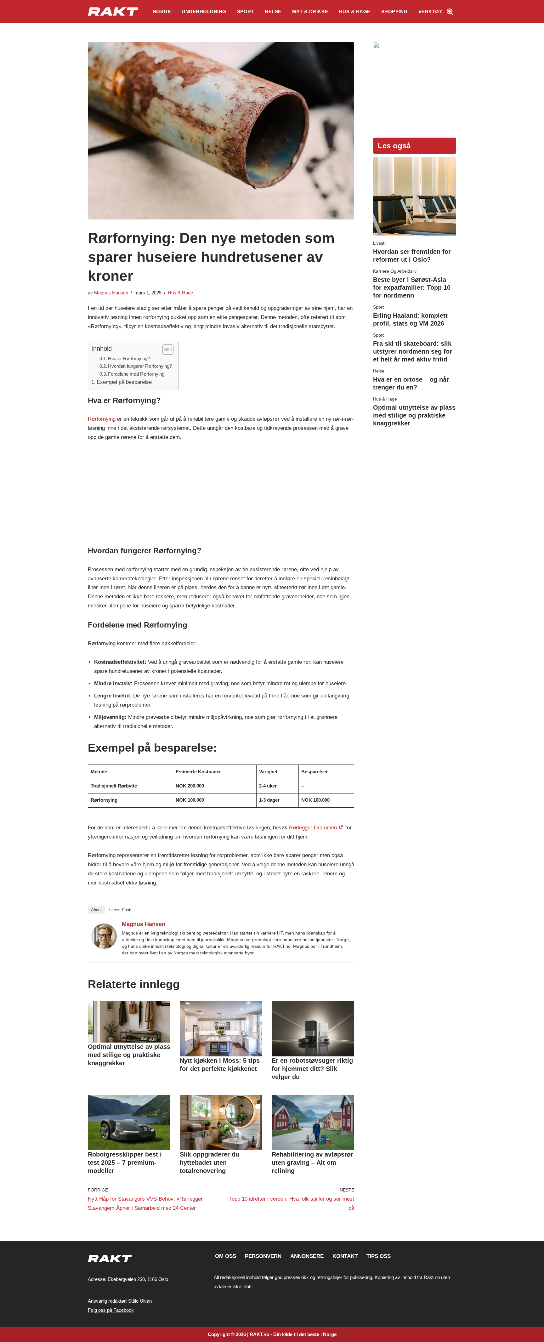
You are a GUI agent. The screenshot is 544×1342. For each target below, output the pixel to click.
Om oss (225, 1256)
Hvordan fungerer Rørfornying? (140, 366)
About (96, 909)
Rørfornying (102, 419)
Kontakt (345, 1256)
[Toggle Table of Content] (165, 349)
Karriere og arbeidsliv (394, 271)
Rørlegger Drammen (313, 828)
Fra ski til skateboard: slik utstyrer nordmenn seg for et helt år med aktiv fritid (412, 351)
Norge (162, 11)
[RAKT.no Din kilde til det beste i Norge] (113, 11)
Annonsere (307, 1256)
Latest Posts (121, 909)
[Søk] (450, 12)
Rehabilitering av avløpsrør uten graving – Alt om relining (312, 1162)
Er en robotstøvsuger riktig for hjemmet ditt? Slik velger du (312, 1068)
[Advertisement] (221, 495)
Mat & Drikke (310, 11)
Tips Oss (378, 1256)
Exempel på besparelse (124, 382)
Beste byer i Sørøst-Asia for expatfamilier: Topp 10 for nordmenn (411, 287)
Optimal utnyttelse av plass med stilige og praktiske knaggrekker (129, 1054)
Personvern (263, 1256)
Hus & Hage (355, 11)
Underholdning (204, 11)
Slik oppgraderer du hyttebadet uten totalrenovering (209, 1162)
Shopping (394, 11)
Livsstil (379, 243)
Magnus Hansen (111, 292)
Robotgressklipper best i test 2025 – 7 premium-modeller (125, 1162)
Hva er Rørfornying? (129, 358)
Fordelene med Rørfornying (136, 374)
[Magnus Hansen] (104, 947)
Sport (245, 11)
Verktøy (430, 11)
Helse (273, 11)
